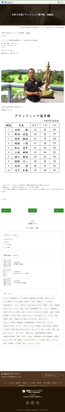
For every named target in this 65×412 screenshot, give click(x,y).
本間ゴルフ (23, 305)
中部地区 (5, 319)
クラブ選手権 (18, 343)
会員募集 (51, 312)
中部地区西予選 (53, 308)
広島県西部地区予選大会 (29, 322)
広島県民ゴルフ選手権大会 (9, 336)
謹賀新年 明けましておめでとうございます (20, 329)
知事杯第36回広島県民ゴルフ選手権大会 (43, 333)
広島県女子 (26, 301)
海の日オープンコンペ (43, 319)
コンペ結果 (3, 199)
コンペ (44, 315)
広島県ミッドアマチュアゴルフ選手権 (11, 312)
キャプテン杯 (31, 326)
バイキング (50, 315)
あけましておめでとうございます (34, 305)
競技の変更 (38, 326)
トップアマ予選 (48, 301)
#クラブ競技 (30, 228)
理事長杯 (56, 336)
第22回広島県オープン (8, 305)
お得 (33, 329)
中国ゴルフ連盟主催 (47, 326)
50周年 (56, 315)
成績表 (10, 319)
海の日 (26, 308)
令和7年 (18, 315)
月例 (15, 339)
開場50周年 (6, 315)
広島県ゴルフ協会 (29, 333)
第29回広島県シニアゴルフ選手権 (36, 298)
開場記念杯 (55, 326)
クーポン (10, 308)
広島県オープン (40, 301)
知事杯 (18, 336)
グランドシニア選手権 (17, 301)
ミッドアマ (45, 308)
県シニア (22, 333)
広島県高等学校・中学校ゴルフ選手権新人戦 (43, 336)
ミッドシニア (18, 326)
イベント (38, 329)
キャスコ (38, 343)
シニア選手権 (6, 329)
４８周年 (51, 305)
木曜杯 (53, 329)
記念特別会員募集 (33, 308)
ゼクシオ (17, 305)
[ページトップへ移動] (62, 375)
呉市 (17, 333)
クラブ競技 (47, 329)
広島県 (25, 326)
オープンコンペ (11, 333)
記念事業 (57, 312)
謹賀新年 (45, 305)
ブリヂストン (29, 312)
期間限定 (20, 339)
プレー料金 (12, 315)
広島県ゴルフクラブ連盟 (9, 326)
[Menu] (62, 2)
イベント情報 (7, 244)
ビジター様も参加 (37, 315)
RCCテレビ (24, 336)
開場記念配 (57, 305)
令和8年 (23, 312)
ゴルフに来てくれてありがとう (30, 339)
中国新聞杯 (10, 343)
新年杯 (5, 343)
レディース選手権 (7, 301)
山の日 (5, 308)
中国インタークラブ (41, 322)
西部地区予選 (19, 322)
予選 (40, 308)
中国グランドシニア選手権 (9, 322)
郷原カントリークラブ (50, 298)
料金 (42, 329)
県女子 (24, 343)
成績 (58, 329)
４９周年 (33, 301)
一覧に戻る (32, 210)
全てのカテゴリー (8, 239)
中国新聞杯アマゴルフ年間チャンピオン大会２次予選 (25, 319)
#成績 (36, 228)
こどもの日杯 (41, 339)
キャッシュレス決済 (8, 339)
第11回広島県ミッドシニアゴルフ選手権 (18, 298)
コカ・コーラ (50, 322)
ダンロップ (6, 298)
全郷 (5, 333)
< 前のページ (6, 210)
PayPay (21, 308)
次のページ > (58, 210)
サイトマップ (43, 385)
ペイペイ (16, 308)
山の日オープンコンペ (27, 315)
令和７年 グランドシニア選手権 (41, 312)
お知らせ (6, 242)
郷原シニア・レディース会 (52, 339)
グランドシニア (31, 343)
